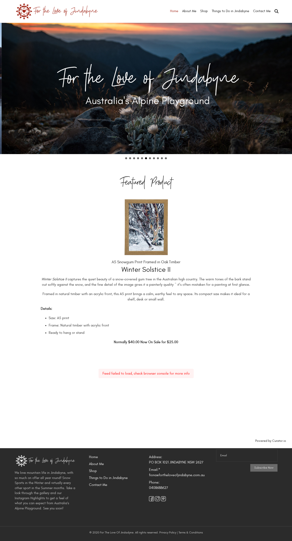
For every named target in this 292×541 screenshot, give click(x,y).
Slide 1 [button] (126, 158)
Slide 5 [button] (142, 158)
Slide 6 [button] (146, 158)
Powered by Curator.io (270, 441)
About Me (189, 11)
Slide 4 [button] (138, 158)
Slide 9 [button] (158, 158)
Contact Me (262, 11)
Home (174, 11)
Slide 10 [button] (162, 158)
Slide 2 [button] (130, 158)
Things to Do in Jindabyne (230, 11)
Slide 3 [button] (134, 158)
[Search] (275, 11)
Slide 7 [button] (150, 158)
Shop (204, 11)
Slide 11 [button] (166, 158)
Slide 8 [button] (154, 158)
